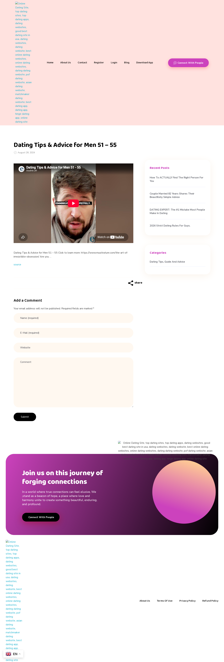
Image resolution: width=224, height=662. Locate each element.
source (17, 264)
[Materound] (23, 63)
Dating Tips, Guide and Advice (167, 261)
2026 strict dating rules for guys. (170, 225)
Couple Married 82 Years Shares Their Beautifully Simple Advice (172, 195)
